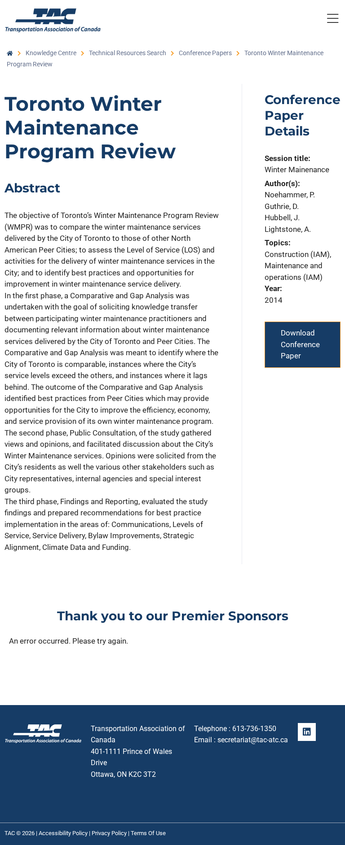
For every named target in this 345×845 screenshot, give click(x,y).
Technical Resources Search (127, 53)
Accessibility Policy (63, 833)
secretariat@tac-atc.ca (252, 740)
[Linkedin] (307, 732)
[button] (332, 20)
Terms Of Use (148, 833)
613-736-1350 (254, 728)
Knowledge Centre (51, 53)
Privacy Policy (109, 833)
